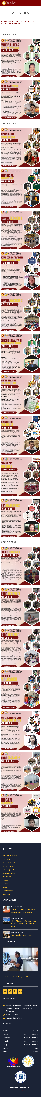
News (5, 887)
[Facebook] (10, 991)
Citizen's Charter (8, 866)
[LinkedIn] (15, 991)
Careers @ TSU (8, 869)
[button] (38, 3)
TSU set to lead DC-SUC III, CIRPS (23, 935)
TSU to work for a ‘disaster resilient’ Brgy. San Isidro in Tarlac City (24, 910)
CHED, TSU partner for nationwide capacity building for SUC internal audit (23, 924)
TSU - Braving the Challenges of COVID (17, 977)
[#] (20, 991)
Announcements (8, 890)
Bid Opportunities (9, 873)
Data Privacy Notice (10, 855)
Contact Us (7, 883)
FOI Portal (6, 859)
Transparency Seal (9, 862)
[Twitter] (5, 991)
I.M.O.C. (5, 880)
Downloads (7, 894)
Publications (7, 876)
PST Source (20, 1090)
